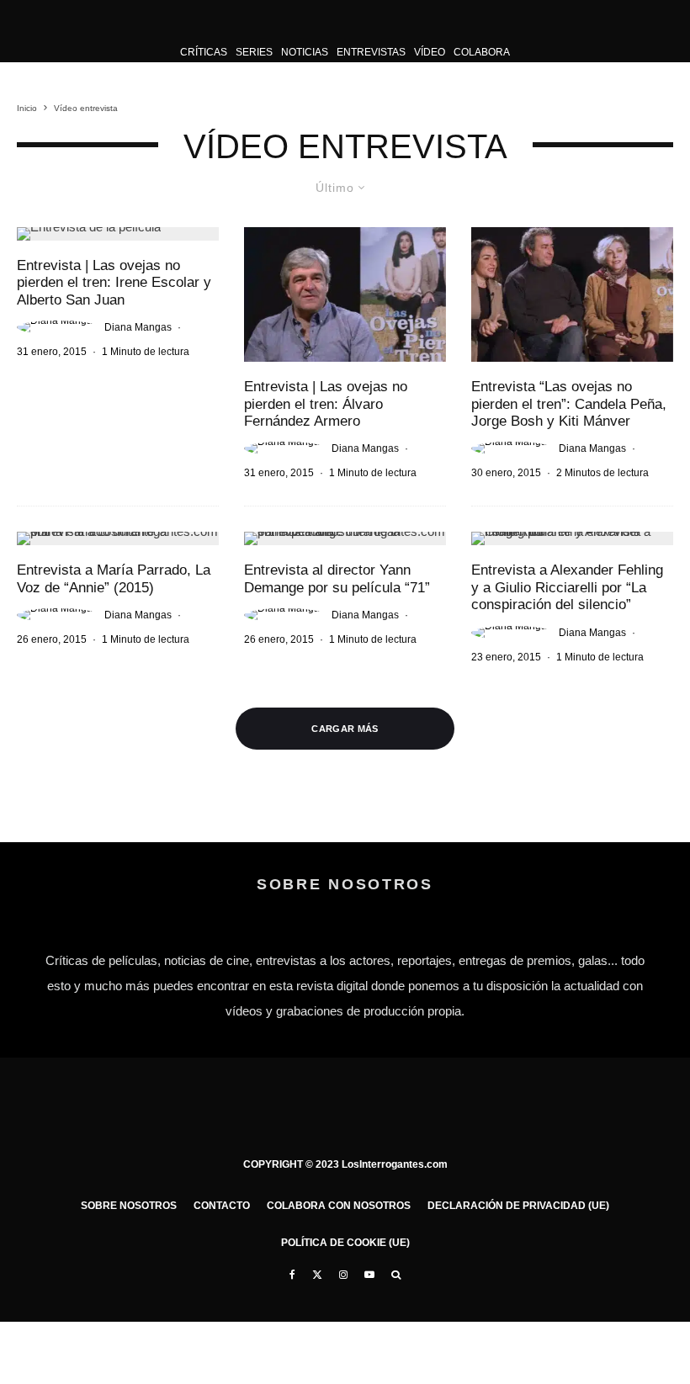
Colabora (482, 52)
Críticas (203, 52)
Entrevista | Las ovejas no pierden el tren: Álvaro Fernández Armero (325, 404)
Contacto (222, 1206)
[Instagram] (343, 1274)
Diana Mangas (138, 327)
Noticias (304, 52)
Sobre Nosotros (129, 1206)
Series (254, 52)
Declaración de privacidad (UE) (518, 1206)
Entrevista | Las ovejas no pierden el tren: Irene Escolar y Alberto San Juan (114, 282)
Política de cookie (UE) (345, 1243)
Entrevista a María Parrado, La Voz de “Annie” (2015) (113, 578)
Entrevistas (371, 52)
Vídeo (429, 52)
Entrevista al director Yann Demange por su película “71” (337, 578)
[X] (317, 1274)
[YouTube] (369, 1274)
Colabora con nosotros (339, 1206)
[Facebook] (292, 1274)
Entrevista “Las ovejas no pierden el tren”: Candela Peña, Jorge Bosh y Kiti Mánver (568, 404)
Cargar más (344, 729)
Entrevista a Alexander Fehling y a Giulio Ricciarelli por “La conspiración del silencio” (567, 587)
